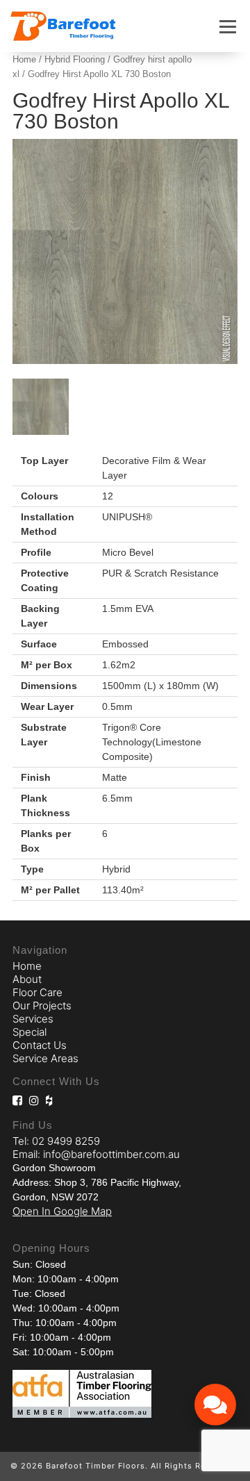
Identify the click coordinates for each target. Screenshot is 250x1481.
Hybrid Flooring (74, 59)
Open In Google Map (62, 1211)
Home (24, 59)
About (27, 979)
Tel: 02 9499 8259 (56, 1141)
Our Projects (42, 1005)
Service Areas (45, 1058)
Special (29, 1032)
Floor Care (37, 992)
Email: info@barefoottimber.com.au (96, 1154)
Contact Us (39, 1045)
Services (32, 1018)
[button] (228, 26)
